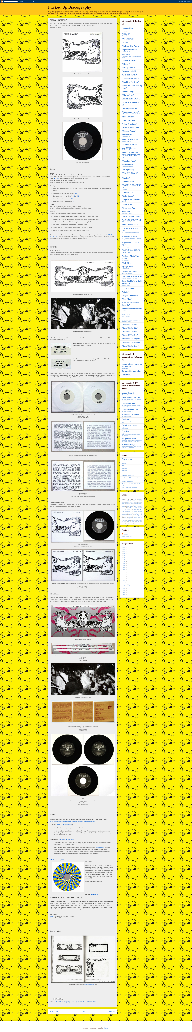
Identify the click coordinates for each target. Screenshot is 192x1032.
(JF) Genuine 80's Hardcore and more (129, 393)
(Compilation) (131, 187)
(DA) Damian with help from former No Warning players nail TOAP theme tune (131, 445)
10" (122, 499)
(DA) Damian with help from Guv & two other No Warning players (132, 426)
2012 (124, 567)
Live (141, 514)
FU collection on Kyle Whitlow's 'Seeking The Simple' (131, 484)
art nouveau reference (89, 984)
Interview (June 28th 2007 (64, 824)
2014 (124, 563)
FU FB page (124, 470)
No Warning (130, 517)
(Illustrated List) (132, 366)
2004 (124, 590)
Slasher (141, 518)
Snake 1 (52, 916)
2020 (124, 551)
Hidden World (92, 1002)
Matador (140, 516)
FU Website (124, 463)
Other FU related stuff (138, 517)
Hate (131, 513)
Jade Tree (130, 514)
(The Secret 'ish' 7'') (130, 50)
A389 (135, 499)
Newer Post (54, 1011)
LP (131, 516)
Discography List (125, 31)
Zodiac (131, 523)
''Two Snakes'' (127, 585)
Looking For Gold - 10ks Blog (128, 475)
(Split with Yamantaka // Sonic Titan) (132, 277)
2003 (124, 592)
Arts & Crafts (124, 500)
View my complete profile (127, 536)
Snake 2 (52, 918)
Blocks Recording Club (137, 500)
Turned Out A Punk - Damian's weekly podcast (131, 473)
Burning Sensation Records (131, 502)
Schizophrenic (129, 518)
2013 (124, 565)
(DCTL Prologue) (131, 245)
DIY (128, 507)
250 (78, 196)
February (126, 584)
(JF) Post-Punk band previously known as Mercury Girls (132, 420)
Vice (129, 521)
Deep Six (139, 506)
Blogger (106, 1028)
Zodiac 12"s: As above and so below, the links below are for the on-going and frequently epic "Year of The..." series (131, 320)
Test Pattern (124, 521)
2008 (124, 576)
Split (129, 520)
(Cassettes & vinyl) (126, 34)
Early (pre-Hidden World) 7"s (136, 507)
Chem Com (124, 503)
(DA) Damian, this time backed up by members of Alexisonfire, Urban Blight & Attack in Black (132, 439)
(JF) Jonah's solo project (130, 415)
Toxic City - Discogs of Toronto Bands (129, 487)
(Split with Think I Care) (130, 140)
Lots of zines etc (127, 460)
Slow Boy (124, 520)
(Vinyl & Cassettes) (126, 315)
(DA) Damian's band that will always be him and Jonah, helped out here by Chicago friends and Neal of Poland (131, 433)
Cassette (139, 502)
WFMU (133, 521)
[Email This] (55, 999)
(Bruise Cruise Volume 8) (129, 272)
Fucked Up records (76, 1002)
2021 (124, 549)
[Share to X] (58, 999)
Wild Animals (138, 521)
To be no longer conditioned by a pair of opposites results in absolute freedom (72, 821)
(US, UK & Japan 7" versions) (129, 148)
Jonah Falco (136, 514)
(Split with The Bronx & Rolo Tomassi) (130, 174)
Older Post (111, 1011)
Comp (123, 505)
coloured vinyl (138, 503)
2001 (124, 594)
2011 (124, 569)
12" (125, 499)
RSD (124, 518)
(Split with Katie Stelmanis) (128, 165)
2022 (124, 547)
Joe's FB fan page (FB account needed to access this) (131, 478)
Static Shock (133, 520)
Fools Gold (126, 534)
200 (76, 193)
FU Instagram (124, 468)
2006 (124, 580)
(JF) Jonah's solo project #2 (130, 410)
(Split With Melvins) (132, 283)
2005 (124, 588)
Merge (125, 517)
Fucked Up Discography (69, 7)
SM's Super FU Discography (127, 481)
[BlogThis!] (56, 999)
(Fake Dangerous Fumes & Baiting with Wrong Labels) (131, 55)
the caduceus (100, 847)
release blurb (94, 894)
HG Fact (56, 178)
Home (83, 1011)
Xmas (127, 523)
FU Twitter (124, 465)
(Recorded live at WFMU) (127, 212)
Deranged (123, 507)
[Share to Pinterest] (62, 999)
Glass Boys (126, 513)
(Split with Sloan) (128, 267)
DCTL (135, 506)
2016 (124, 559)
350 (72, 199)
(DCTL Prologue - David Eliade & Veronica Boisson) (130, 230)
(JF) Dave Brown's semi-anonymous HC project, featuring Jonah (131, 404)
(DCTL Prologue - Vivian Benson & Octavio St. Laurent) (131, 238)
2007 (124, 578)
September (126, 582)
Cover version (129, 505)
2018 (124, 555)
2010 (124, 572)
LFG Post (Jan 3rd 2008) (66, 839)
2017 (124, 557)
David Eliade (129, 506)
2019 (124, 553)
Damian (135, 505)
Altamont (139, 499)
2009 (124, 574)
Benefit (129, 500)
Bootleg (123, 502)
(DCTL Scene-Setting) (131, 220)
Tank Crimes (139, 520)
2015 (124, 561)
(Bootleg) (131, 200)
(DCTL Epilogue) (130, 258)
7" (55, 1002)
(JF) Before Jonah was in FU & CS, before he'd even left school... (131, 398)
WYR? (123, 523)
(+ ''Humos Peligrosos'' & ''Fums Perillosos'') (131, 112)
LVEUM (135, 516)
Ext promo (127, 509)
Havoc (135, 513)
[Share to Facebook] (60, 999)
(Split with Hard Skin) (128, 135)
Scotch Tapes (136, 518)
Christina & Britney (130, 503)
